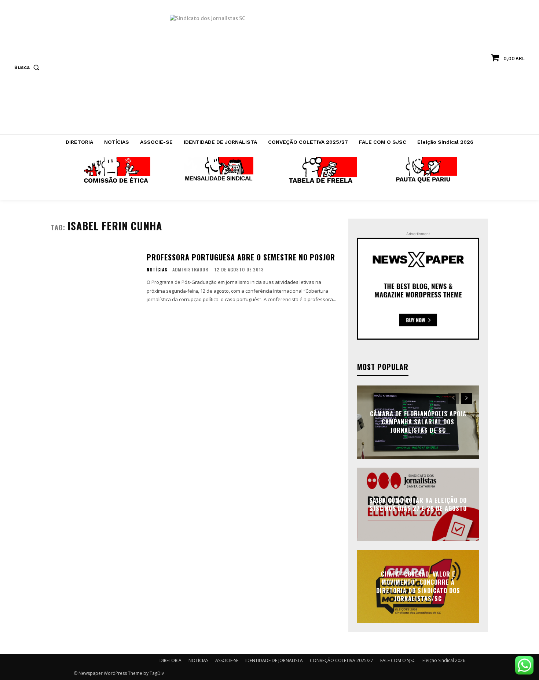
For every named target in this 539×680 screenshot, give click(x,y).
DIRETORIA (171, 660)
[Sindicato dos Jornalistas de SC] (270, 71)
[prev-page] (453, 398)
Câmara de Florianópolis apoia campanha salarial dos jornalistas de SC (418, 422)
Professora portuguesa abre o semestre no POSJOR (241, 257)
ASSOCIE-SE (226, 660)
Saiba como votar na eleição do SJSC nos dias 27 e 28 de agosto (418, 504)
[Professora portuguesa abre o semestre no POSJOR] (94, 278)
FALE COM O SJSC (397, 660)
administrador (190, 269)
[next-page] (466, 398)
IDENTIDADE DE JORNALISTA (274, 660)
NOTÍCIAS (157, 269)
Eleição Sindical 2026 (443, 660)
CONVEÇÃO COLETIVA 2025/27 (341, 660)
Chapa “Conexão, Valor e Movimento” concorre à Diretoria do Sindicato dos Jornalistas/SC (418, 586)
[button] (28, 67)
